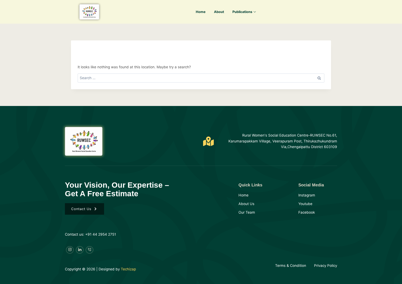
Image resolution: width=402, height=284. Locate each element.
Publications (242, 12)
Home (201, 12)
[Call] (89, 249)
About (219, 12)
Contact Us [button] (81, 209)
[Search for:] (201, 78)
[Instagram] (69, 249)
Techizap (128, 269)
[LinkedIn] (79, 249)
